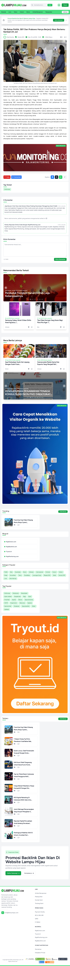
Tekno (15, 12)
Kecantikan (13, 575)
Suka (7, 177)
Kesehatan (18, 572)
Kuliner (61, 572)
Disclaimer (38, 949)
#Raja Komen (13, 603)
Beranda (3, 12)
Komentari (17, 177)
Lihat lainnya (63, 511)
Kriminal (48, 572)
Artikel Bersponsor (38, 12)
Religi (5, 575)
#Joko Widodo (8, 596)
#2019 (6, 603)
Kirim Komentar (60, 259)
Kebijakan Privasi (40, 952)
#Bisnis (20, 599)
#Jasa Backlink (25, 606)
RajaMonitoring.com (12, 556)
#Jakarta (29, 603)
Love (10, 12)
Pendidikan (27, 575)
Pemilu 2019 (62, 575)
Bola (11, 572)
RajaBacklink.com (11, 546)
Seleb (54, 575)
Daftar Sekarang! (58, 20)
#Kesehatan (24, 593)
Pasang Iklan (49, 12)
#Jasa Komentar (29, 599)
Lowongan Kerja (37, 575)
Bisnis (28, 12)
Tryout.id (9, 551)
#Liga (24, 596)
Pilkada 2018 (47, 575)
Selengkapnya (28, 873)
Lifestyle (31, 572)
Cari (50, 5)
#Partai (14, 599)
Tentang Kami (39, 903)
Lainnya (65, 12)
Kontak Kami (39, 900)
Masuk (65, 5)
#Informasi (7, 189)
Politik (6, 572)
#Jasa (29, 596)
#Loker (33, 606)
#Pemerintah (7, 606)
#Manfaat (6, 599)
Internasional (39, 572)
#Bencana (22, 603)
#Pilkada (6, 609)
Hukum (22, 12)
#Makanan (16, 606)
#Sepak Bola (17, 596)
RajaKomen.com (11, 541)
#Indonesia (16, 593)
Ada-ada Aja (12, 578)
